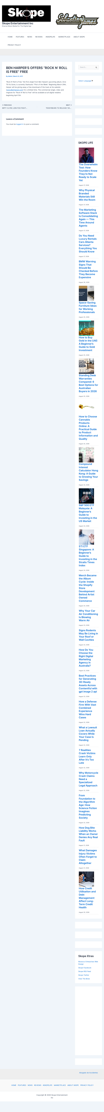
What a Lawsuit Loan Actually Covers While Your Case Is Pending (88, 734)
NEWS (30, 1085)
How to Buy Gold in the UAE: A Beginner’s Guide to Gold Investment (88, 344)
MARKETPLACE (60, 1085)
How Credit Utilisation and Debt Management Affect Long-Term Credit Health (87, 898)
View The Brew (84, 979)
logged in (19, 124)
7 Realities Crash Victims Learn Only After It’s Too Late (87, 756)
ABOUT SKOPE (73, 1085)
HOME (13, 1085)
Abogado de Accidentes (88, 1073)
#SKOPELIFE (47, 1085)
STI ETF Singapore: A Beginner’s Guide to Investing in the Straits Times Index (88, 556)
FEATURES (22, 1085)
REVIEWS (37, 1085)
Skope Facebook (84, 968)
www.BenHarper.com (15, 90)
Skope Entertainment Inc (17, 23)
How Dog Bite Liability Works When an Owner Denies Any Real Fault (88, 834)
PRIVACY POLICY (87, 1085)
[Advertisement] (91, 1020)
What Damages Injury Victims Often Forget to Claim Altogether (88, 857)
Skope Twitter (83, 975)
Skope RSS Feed (84, 971)
